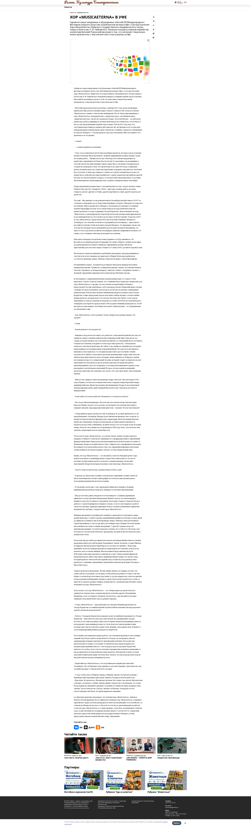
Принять (177, 823)
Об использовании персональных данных (76, 808)
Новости (68, 7)
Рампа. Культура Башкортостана (91, 2)
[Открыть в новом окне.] (78, 727)
